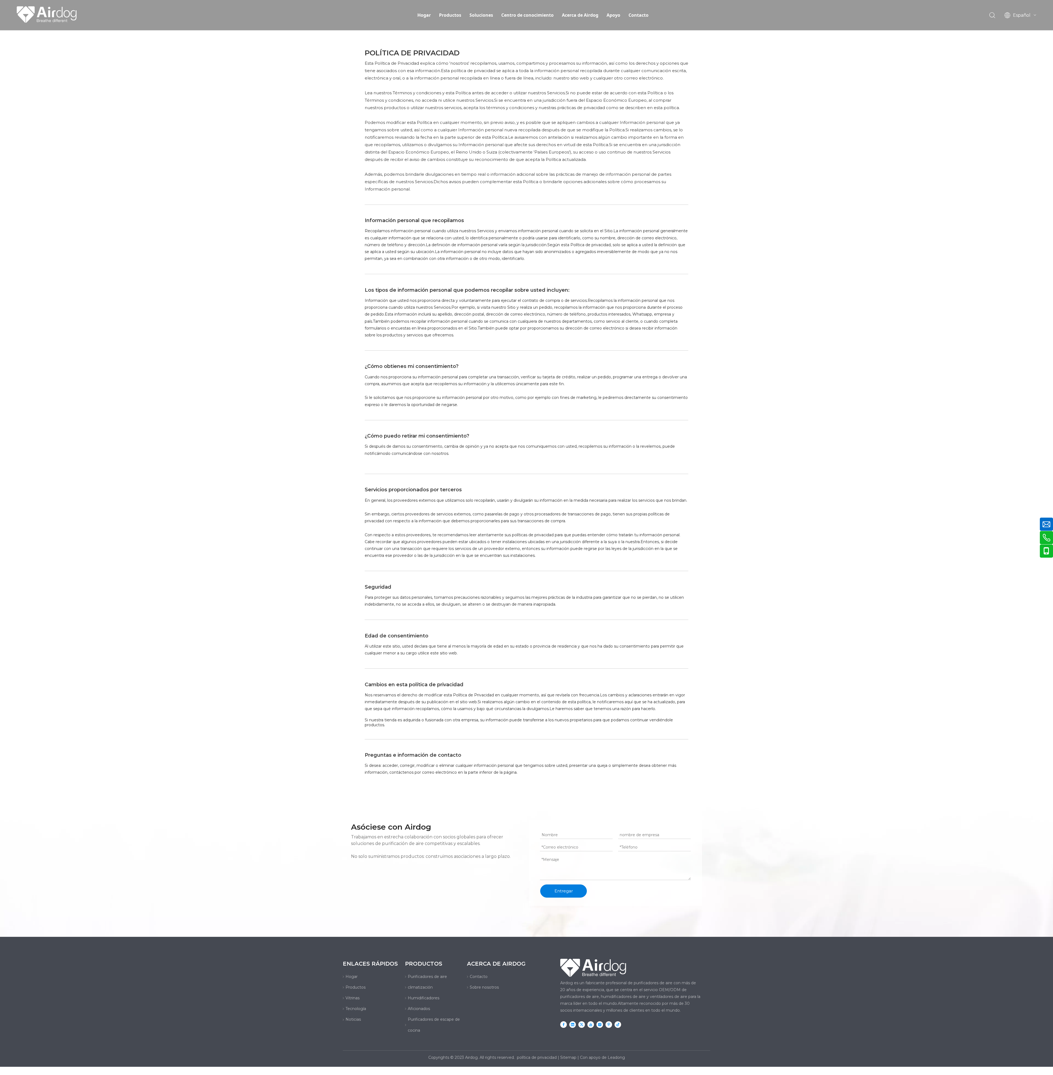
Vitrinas (353, 997)
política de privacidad (537, 1057)
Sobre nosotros (484, 987)
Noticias (353, 1019)
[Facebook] (563, 1024)
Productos (450, 15)
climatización (420, 987)
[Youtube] (590, 1024)
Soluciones (481, 15)
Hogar (424, 15)
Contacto (639, 15)
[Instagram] (599, 1024)
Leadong (616, 1057)
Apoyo (613, 15)
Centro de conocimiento (527, 15)
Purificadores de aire (427, 976)
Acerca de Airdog (580, 15)
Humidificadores (423, 997)
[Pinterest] (608, 1024)
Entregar (563, 891)
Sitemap (568, 1057)
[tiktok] (618, 1024)
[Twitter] (581, 1024)
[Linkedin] (572, 1024)
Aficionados (419, 1008)
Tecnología (356, 1008)
